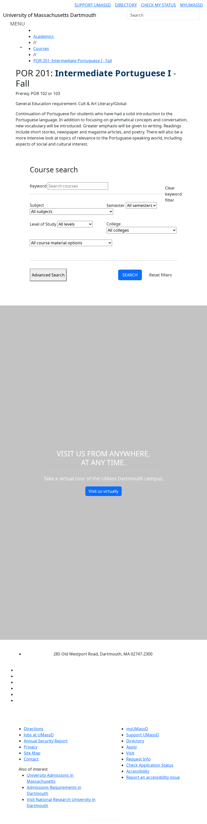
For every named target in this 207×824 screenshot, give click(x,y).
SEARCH (130, 275)
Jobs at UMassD (39, 735)
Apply (131, 747)
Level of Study (43, 224)
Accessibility (137, 771)
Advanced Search (48, 275)
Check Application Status (149, 765)
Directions (33, 729)
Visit (130, 753)
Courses (41, 48)
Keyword (38, 186)
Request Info (138, 759)
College (114, 224)
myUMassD (191, 5)
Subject (37, 205)
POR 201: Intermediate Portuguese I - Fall (72, 60)
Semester (116, 205)
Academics (43, 36)
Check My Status (158, 5)
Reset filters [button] (160, 275)
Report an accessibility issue (153, 777)
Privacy (30, 747)
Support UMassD (92, 5)
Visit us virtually (103, 491)
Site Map (32, 753)
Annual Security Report (46, 741)
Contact (31, 759)
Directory (126, 5)
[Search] (196, 15)
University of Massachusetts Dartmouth (99, 644)
